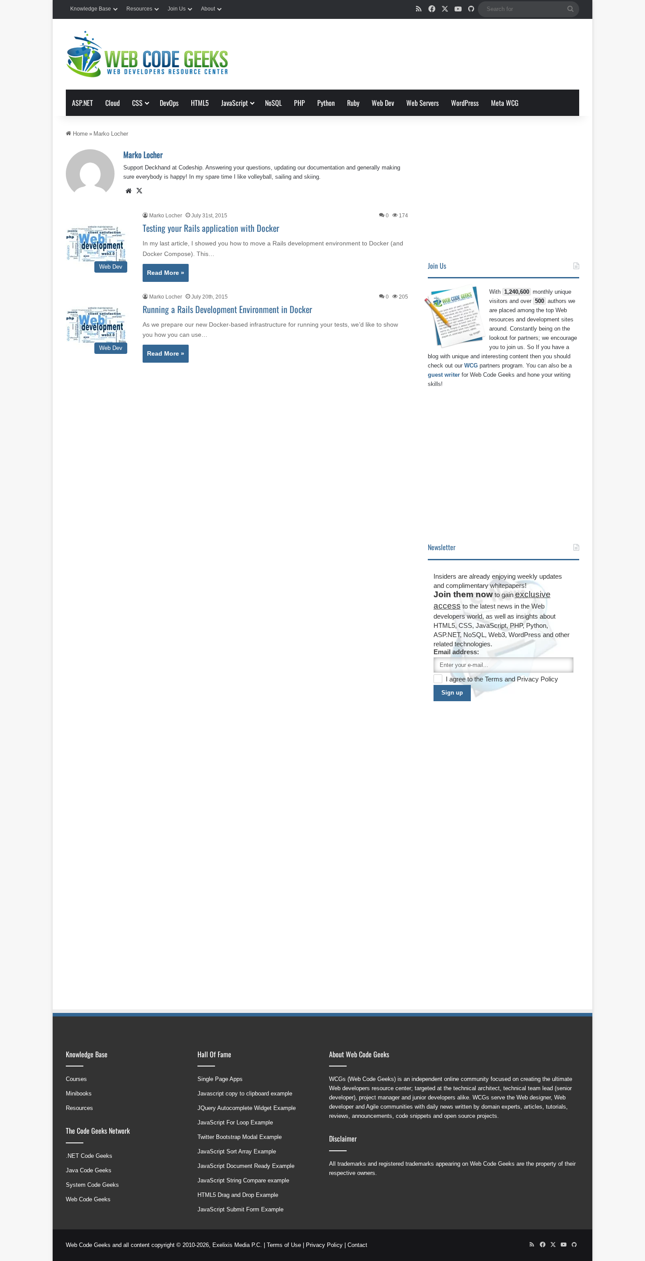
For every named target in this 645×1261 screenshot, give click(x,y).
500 (539, 301)
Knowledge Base (90, 9)
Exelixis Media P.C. (237, 1245)
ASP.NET (82, 102)
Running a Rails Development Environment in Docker (227, 309)
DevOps (169, 102)
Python (326, 102)
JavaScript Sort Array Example (236, 1151)
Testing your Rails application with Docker (211, 227)
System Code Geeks (92, 1185)
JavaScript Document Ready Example (245, 1166)
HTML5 (200, 102)
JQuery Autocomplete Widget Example (246, 1108)
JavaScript (234, 102)
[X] (139, 191)
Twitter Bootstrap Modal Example (239, 1137)
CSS (137, 102)
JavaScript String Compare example (243, 1180)
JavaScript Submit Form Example (240, 1209)
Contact (357, 1245)
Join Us (177, 9)
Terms (495, 679)
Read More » (165, 272)
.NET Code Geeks (89, 1156)
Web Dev (383, 102)
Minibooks (79, 1093)
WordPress (465, 102)
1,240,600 (516, 291)
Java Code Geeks (88, 1170)
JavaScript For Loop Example (235, 1122)
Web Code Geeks (88, 1199)
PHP (299, 102)
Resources (139, 9)
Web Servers (422, 102)
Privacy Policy (537, 679)
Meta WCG (505, 102)
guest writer (444, 374)
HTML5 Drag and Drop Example (237, 1195)
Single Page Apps (220, 1079)
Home (79, 133)
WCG (471, 365)
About (208, 9)
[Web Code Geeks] (147, 54)
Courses (76, 1079)
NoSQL (273, 102)
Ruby (353, 102)
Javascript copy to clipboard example (244, 1093)
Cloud (112, 102)
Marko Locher (143, 154)
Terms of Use (284, 1245)
